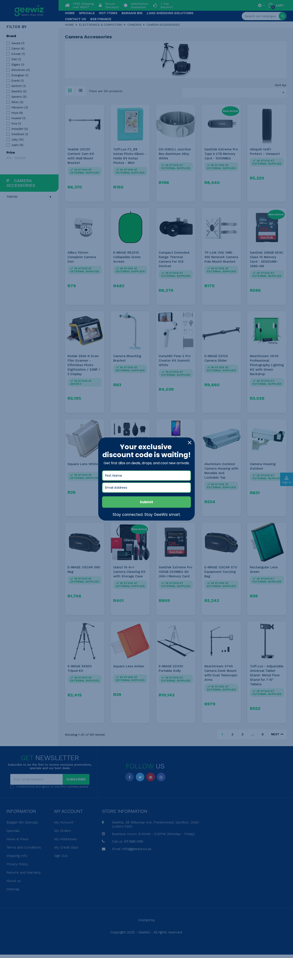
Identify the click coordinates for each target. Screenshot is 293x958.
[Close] (189, 442)
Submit (146, 502)
